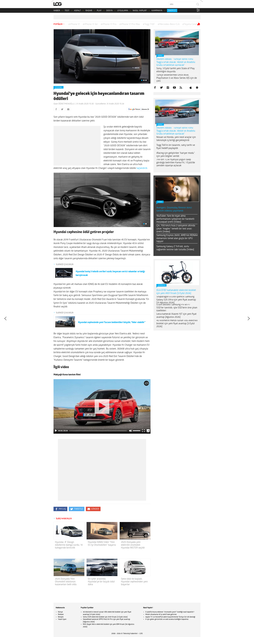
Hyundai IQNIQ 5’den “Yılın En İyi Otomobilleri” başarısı (102, 543)
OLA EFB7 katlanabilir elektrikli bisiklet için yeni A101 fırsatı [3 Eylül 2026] (176, 292)
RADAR (89, 11)
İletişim (60, 617)
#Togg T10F (149, 24)
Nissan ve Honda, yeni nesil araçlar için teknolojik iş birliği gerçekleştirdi (176, 139)
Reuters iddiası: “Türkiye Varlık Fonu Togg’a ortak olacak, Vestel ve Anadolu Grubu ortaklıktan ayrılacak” (175, 62)
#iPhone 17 (74, 24)
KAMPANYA (157, 11)
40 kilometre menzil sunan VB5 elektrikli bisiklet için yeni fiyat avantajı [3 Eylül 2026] (177, 323)
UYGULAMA (122, 11)
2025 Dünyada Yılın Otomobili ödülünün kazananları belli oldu (66, 582)
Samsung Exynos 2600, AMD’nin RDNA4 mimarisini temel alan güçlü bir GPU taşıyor (177, 238)
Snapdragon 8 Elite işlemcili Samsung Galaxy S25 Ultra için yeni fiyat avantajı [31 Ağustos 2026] (176, 300)
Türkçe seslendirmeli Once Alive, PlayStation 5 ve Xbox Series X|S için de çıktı (176, 78)
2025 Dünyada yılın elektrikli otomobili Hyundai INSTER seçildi (133, 545)
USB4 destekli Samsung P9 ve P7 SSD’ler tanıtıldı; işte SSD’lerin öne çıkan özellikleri (176, 308)
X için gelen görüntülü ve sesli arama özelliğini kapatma (166, 619)
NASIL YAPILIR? (140, 11)
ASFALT (77, 11)
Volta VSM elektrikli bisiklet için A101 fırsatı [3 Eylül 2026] (105, 617)
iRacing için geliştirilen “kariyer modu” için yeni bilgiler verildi (175, 154)
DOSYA (109, 11)
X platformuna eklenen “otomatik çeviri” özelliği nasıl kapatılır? (169, 612)
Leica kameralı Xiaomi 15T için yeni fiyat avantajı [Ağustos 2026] (176, 315)
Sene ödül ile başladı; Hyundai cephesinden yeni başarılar (134, 582)
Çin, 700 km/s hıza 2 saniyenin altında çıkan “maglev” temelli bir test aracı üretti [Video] (175, 229)
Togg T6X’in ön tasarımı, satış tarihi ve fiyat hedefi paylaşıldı (175, 146)
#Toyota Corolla (190, 24)
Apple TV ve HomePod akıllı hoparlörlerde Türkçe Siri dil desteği (170, 617)
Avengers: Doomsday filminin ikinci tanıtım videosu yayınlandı (174, 209)
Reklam (61, 614)
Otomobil (58, 87)
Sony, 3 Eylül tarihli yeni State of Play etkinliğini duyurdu (175, 70)
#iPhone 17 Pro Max (129, 24)
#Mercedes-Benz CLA (168, 24)
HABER (57, 11)
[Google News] (139, 109)
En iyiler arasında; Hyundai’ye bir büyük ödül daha (101, 582)
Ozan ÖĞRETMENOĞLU (64, 104)
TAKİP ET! (172, 11)
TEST (67, 11)
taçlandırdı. (142, 168)
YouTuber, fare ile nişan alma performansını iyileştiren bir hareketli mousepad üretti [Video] (175, 219)
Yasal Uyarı (62, 619)
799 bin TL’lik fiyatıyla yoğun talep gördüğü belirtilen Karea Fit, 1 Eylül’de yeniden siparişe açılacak (175, 162)
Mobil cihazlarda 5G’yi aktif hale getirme (161, 614)
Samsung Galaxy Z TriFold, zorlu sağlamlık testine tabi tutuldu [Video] (175, 248)
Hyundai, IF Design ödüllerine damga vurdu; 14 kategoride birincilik (69, 545)
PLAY (99, 11)
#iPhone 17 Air (90, 24)
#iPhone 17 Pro (108, 24)
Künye (60, 612)
